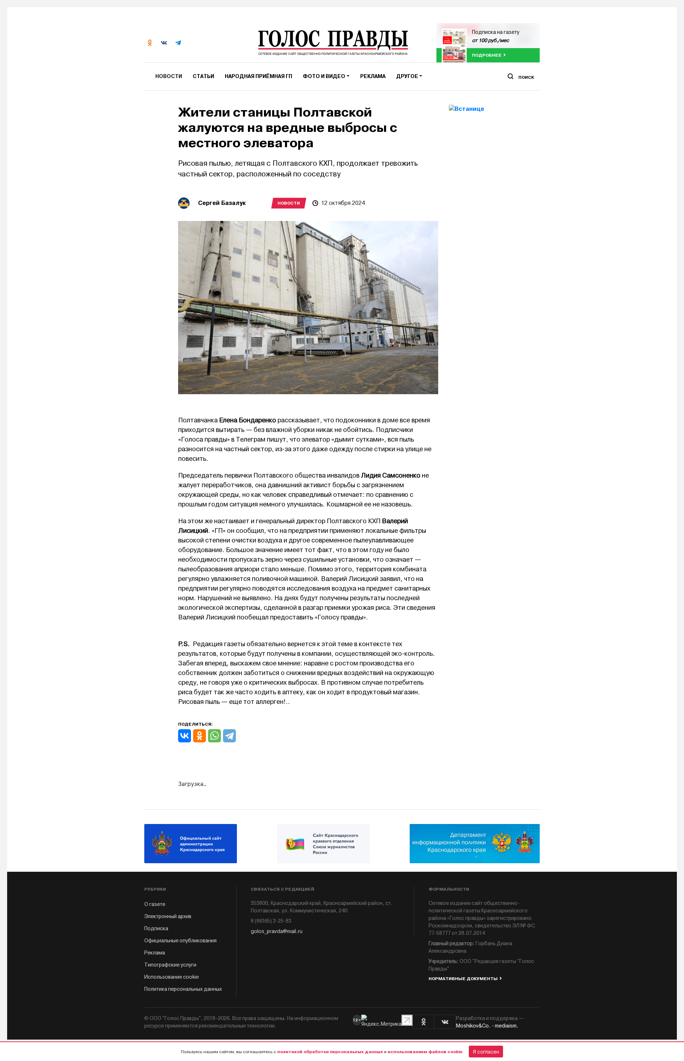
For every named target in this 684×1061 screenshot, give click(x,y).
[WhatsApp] (214, 735)
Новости (168, 76)
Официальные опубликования (180, 941)
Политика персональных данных (183, 989)
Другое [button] (407, 76)
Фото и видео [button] (324, 76)
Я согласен (486, 1052)
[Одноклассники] (199, 735)
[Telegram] (229, 735)
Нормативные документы (463, 979)
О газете (154, 904)
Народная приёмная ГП (258, 76)
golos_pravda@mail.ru (276, 931)
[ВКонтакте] (184, 735)
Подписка (156, 929)
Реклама (372, 76)
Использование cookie (171, 977)
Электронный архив (167, 916)
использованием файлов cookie (425, 1052)
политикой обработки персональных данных (330, 1052)
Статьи (203, 76)
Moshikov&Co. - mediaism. (487, 1026)
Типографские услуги (170, 965)
